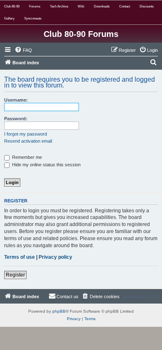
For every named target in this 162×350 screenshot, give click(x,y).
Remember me (26, 157)
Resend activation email (28, 141)
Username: (16, 99)
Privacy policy (55, 257)
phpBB (59, 311)
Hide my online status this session (46, 164)
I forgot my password (25, 133)
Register (15, 275)
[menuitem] (23, 50)
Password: (15, 118)
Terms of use (19, 257)
